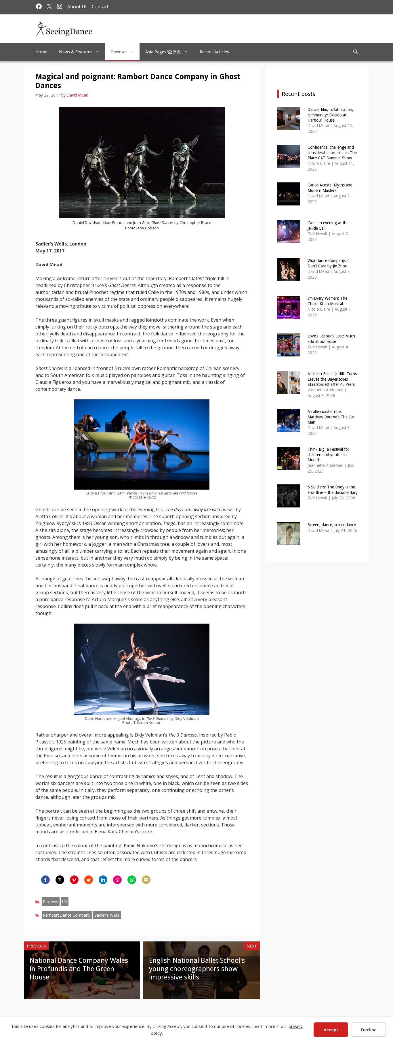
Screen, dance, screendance (332, 524)
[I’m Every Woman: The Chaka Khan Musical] (288, 315)
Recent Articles (214, 51)
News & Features (75, 51)
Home (41, 51)
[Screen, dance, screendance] (288, 541)
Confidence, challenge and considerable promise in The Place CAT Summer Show (332, 152)
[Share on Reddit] (88, 879)
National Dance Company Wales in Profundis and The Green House (79, 968)
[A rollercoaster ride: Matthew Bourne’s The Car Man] (288, 428)
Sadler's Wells (107, 915)
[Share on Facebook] (45, 879)
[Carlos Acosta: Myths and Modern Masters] (288, 201)
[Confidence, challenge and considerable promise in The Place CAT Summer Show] (288, 164)
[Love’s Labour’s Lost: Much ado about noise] (288, 352)
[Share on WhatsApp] (131, 879)
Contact (100, 6)
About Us (77, 6)
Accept (331, 1029)
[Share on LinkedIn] (103, 879)
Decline (369, 1029)
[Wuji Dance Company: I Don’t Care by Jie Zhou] (288, 277)
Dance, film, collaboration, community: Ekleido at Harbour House (330, 114)
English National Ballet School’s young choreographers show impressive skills (197, 968)
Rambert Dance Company (66, 915)
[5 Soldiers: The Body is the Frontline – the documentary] (288, 503)
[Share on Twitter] (60, 879)
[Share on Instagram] (117, 879)
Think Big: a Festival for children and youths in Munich (328, 454)
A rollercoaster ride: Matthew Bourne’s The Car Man (331, 416)
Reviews (119, 51)
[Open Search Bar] (355, 52)
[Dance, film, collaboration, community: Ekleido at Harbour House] (288, 126)
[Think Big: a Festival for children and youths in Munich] (288, 466)
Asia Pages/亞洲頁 (163, 51)
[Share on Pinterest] (74, 879)
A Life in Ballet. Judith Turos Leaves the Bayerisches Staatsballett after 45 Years (332, 378)
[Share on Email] (146, 879)
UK (64, 901)
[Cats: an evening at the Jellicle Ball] (288, 239)
